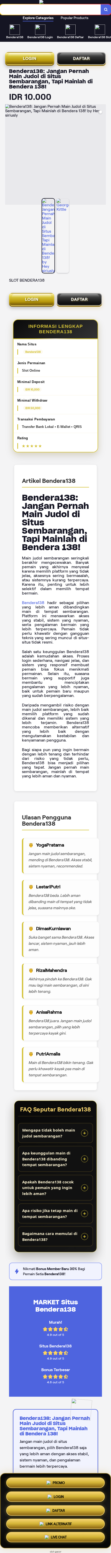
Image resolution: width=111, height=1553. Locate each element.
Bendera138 (33, 602)
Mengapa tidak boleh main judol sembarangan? (48, 1133)
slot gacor (55, 1551)
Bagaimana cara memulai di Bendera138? (49, 1236)
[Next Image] (102, 155)
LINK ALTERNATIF (59, 1524)
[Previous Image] (9, 155)
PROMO (59, 1481)
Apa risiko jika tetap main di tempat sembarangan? (50, 1213)
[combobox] (50, 9)
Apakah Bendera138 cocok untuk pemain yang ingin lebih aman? (48, 1187)
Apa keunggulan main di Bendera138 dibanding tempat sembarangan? (46, 1158)
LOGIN (29, 58)
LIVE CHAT (59, 1538)
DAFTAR (81, 58)
